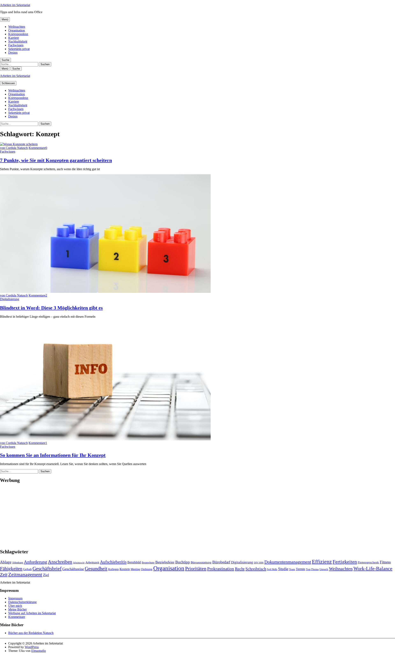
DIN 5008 (259, 563)
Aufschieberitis (113, 561)
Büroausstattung (201, 562)
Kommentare (16, 617)
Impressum (15, 598)
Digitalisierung (9, 299)
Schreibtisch (255, 568)
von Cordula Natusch (14, 148)
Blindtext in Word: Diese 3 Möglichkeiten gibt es (51, 308)
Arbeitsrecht (79, 563)
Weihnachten (16, 26)
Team (292, 569)
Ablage (5, 562)
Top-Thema (312, 569)
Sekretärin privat (19, 49)
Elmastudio (38, 651)
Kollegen (113, 569)
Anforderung (35, 561)
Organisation (16, 30)
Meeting (135, 569)
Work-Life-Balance (372, 568)
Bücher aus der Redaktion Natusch (30, 633)
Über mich (15, 605)
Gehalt (27, 569)
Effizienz (322, 562)
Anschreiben (60, 561)
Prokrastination (220, 568)
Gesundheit (96, 568)
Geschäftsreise (73, 569)
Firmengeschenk (368, 562)
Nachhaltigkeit (17, 41)
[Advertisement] (123, 516)
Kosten (125, 569)
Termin (300, 569)
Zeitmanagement (25, 574)
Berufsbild (134, 562)
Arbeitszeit (92, 562)
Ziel (46, 575)
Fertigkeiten (345, 561)
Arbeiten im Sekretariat (15, 5)
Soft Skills (272, 569)
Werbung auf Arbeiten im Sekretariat (32, 613)
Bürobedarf (221, 562)
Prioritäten (195, 568)
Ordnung (146, 569)
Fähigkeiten (11, 568)
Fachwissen (15, 45)
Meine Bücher (17, 609)
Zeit (3, 574)
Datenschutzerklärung (22, 602)
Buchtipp (182, 562)
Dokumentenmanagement (287, 561)
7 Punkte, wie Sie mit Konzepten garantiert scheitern (56, 160)
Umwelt (323, 569)
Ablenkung (17, 562)
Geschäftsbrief (47, 568)
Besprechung (148, 562)
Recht (240, 568)
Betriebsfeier (164, 562)
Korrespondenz (18, 34)
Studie (283, 569)
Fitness (385, 562)
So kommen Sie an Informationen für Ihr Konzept (53, 455)
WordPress (32, 647)
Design (12, 52)
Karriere (13, 38)
